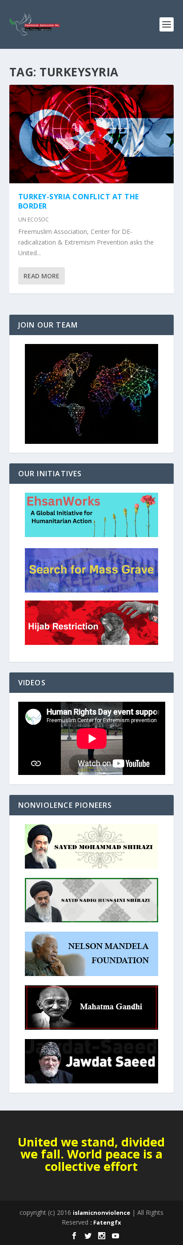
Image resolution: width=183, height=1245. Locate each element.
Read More (42, 276)
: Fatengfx (105, 1222)
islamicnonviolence (101, 1213)
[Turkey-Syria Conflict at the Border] (91, 134)
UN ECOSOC (33, 219)
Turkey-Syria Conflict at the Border (78, 201)
